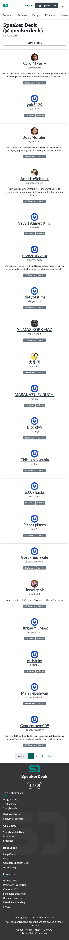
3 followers (30, 307)
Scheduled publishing (14, 893)
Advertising (9, 867)
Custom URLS (10, 889)
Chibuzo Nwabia (34, 459)
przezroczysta (34, 255)
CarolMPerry (34, 63)
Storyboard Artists (13, 831)
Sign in (29, 5)
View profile (34, 42)
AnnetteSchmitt (34, 178)
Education (50, 15)
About (19, 929)
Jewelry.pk (34, 589)
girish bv (34, 660)
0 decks (41, 83)
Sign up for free (46, 5)
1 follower (29, 115)
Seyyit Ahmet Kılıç (34, 223)
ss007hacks (34, 492)
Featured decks (11, 814)
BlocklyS (34, 427)
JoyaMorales (34, 137)
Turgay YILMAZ (34, 628)
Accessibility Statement (35, 933)
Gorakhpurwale (34, 557)
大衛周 (34, 362)
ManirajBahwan (34, 693)
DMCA (48, 929)
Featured (7, 15)
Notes (6, 906)
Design (36, 15)
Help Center (10, 854)
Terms (28, 929)
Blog (6, 858)
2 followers (30, 275)
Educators (8, 836)
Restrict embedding (14, 902)
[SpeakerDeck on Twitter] (38, 785)
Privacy (38, 929)
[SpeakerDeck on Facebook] (30, 785)
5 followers (30, 470)
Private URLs (10, 880)
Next (49, 755)
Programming (10, 799)
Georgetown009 (34, 725)
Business (22, 15)
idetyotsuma (35, 297)
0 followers (30, 83)
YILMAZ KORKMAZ (34, 329)
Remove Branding (13, 897)
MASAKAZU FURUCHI (35, 394)
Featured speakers (13, 818)
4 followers (30, 372)
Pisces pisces (34, 524)
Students (8, 840)
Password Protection (14, 884)
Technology (9, 803)
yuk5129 (34, 104)
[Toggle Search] (61, 5)
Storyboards (10, 808)
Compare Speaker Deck (16, 862)
